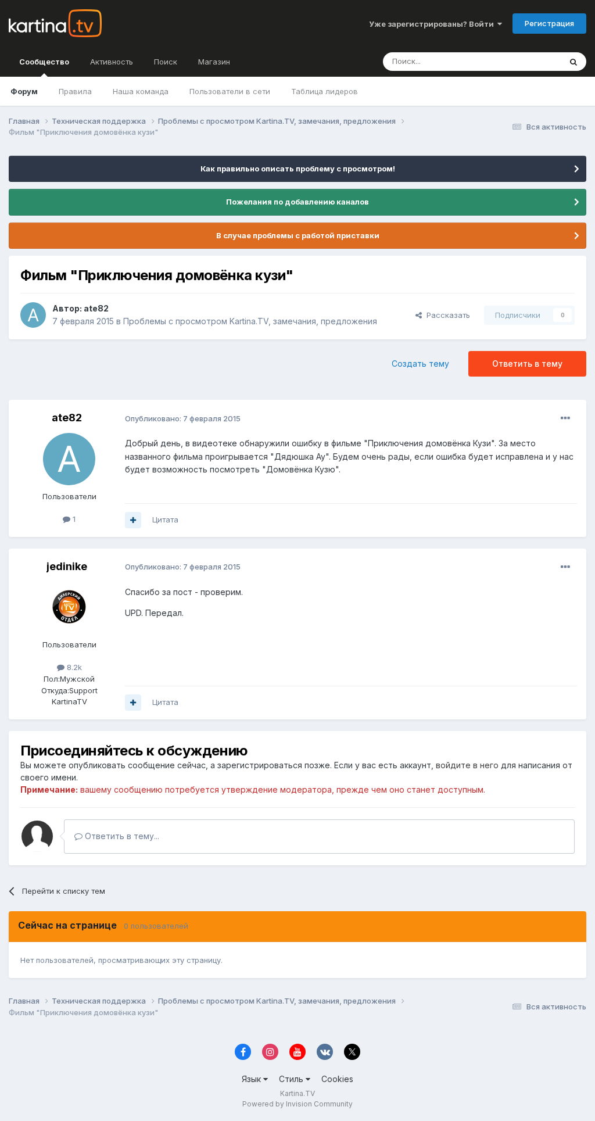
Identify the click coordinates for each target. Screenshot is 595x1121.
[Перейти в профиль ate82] (33, 315)
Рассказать (446, 315)
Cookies (337, 1079)
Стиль (292, 1079)
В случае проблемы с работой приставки (297, 235)
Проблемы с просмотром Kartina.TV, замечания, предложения (250, 321)
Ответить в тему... (121, 836)
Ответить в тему (527, 363)
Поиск (165, 61)
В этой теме (524, 61)
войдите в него (467, 765)
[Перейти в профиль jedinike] (69, 607)
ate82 (96, 308)
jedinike (66, 566)
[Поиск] (573, 61)
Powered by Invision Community (297, 1103)
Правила (75, 91)
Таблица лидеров (324, 91)
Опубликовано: (183, 418)
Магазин (214, 61)
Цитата (165, 519)
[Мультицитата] (133, 520)
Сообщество (44, 61)
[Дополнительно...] (565, 418)
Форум (24, 91)
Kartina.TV (297, 1093)
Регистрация (549, 23)
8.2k (73, 667)
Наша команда (141, 91)
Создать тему (420, 363)
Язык (252, 1079)
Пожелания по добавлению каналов (297, 201)
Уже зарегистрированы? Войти (433, 23)
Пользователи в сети (229, 91)
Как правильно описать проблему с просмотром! (297, 168)
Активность (111, 61)
